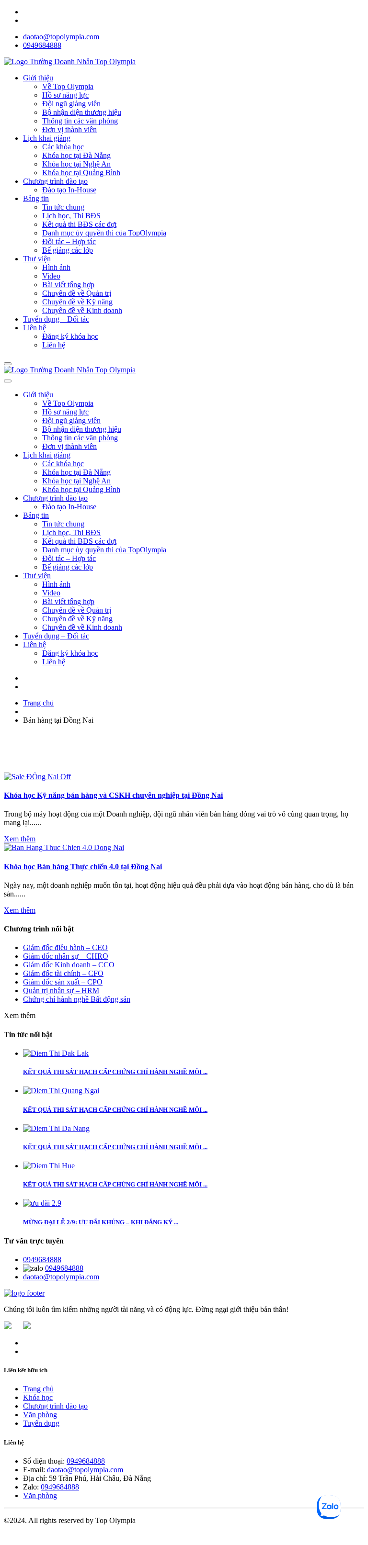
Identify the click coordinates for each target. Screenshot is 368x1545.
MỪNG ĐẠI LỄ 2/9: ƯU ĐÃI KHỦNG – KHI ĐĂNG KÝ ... (100, 1222)
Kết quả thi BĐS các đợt (79, 224)
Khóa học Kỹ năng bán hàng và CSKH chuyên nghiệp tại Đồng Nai (113, 795)
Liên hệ (34, 328)
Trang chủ (38, 703)
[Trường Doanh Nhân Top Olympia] (70, 61)
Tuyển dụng (41, 1423)
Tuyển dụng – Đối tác (56, 319)
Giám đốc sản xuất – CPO (63, 982)
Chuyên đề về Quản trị (76, 293)
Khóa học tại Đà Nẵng (76, 155)
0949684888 (42, 45)
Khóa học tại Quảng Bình (81, 172)
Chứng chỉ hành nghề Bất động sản (76, 999)
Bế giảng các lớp (67, 250)
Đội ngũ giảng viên (71, 104)
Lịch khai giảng (46, 138)
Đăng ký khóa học (70, 336)
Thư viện (37, 259)
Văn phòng (40, 1415)
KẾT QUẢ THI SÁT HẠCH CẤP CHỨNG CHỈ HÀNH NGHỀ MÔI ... (115, 1071)
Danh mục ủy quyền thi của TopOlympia (104, 233)
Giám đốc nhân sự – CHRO (65, 956)
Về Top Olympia (67, 86)
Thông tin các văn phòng (80, 121)
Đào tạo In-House (69, 190)
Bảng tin (36, 198)
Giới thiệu (38, 78)
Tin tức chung (63, 207)
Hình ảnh (56, 267)
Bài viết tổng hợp (68, 284)
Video (51, 276)
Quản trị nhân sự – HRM (61, 990)
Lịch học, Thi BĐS (71, 216)
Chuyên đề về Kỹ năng (77, 302)
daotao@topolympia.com (61, 37)
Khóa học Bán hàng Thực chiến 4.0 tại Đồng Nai (83, 866)
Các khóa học (63, 147)
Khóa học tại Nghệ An (76, 164)
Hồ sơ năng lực (65, 95)
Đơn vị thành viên (69, 129)
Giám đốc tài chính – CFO (63, 973)
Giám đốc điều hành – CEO (65, 947)
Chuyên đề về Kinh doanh (82, 310)
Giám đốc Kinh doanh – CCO (69, 965)
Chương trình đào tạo (55, 181)
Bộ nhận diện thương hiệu (81, 112)
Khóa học (38, 1397)
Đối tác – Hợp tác (69, 241)
